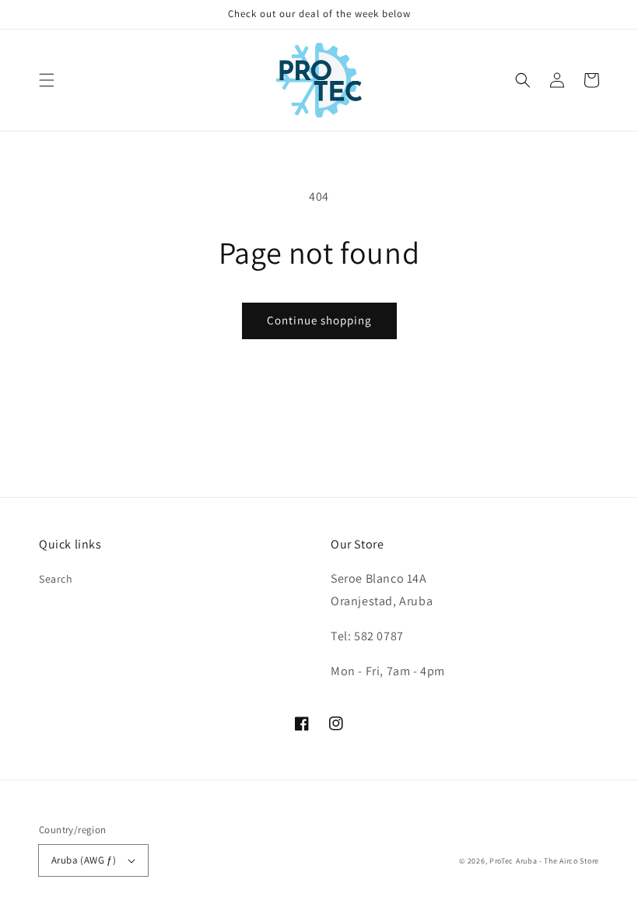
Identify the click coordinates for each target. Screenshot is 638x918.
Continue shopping (319, 320)
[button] (47, 80)
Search (56, 579)
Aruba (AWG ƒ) (83, 860)
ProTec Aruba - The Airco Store (544, 861)
